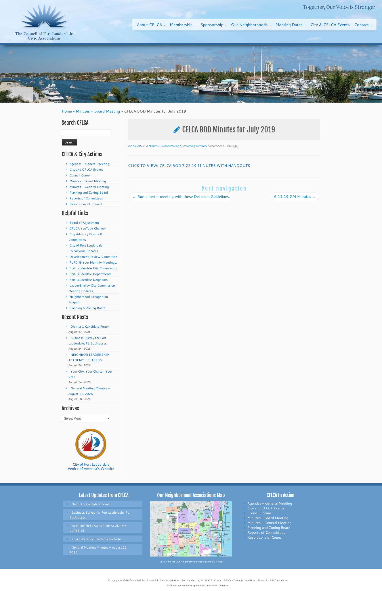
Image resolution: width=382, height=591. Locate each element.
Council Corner (80, 175)
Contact (362, 24)
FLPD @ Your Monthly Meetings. (93, 262)
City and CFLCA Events (86, 169)
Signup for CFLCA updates (272, 580)
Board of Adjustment (84, 222)
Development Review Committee (93, 256)
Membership (182, 24)
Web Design (174, 585)
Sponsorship (212, 24)
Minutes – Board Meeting (87, 181)
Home (67, 111)
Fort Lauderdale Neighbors (88, 279)
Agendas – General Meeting (89, 164)
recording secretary (195, 146)
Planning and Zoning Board (88, 192)
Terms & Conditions (244, 580)
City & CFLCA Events (330, 24)
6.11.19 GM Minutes (295, 196)
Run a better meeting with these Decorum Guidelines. (181, 196)
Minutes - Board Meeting (98, 111)
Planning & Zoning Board (87, 308)
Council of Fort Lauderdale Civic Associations (154, 580)
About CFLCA (150, 24)
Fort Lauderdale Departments (90, 274)
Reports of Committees (86, 198)
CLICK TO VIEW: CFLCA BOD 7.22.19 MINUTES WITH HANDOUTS (189, 165)
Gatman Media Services (215, 585)
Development (193, 585)
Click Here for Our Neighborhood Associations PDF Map (191, 561)
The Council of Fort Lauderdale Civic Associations (44, 36)
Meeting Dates (289, 24)
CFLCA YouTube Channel (87, 228)
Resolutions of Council (85, 204)
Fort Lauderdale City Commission (93, 268)
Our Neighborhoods (250, 24)
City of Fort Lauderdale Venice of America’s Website (91, 466)
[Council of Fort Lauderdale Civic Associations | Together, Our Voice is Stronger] (44, 15)
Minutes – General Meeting (89, 187)
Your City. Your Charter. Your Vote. (97, 539)
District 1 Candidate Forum (90, 326)
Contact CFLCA (222, 580)
